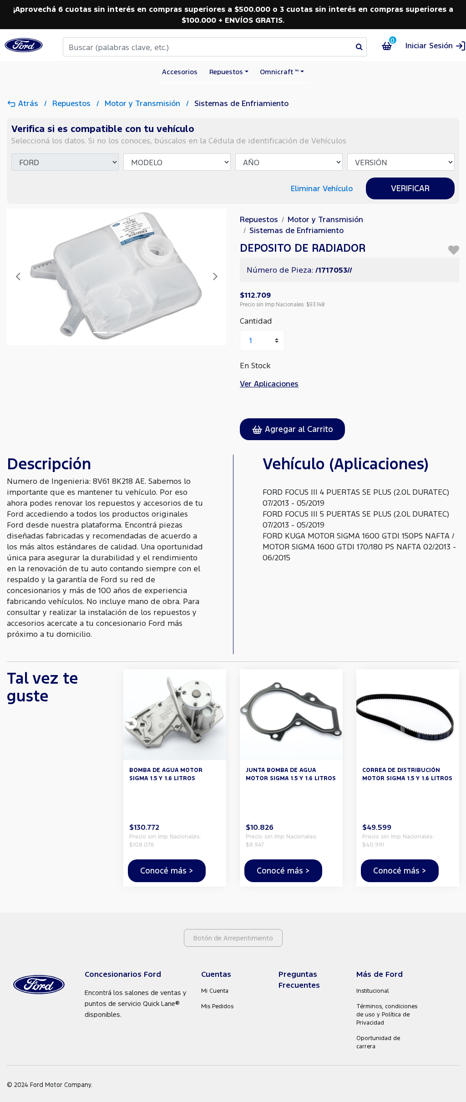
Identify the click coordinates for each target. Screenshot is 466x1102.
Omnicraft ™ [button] (279, 71)
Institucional (372, 990)
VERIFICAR (410, 188)
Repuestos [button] (226, 71)
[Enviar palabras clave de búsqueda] (359, 46)
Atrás (28, 103)
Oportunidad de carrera (378, 1042)
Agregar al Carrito (298, 429)
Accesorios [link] (180, 71)
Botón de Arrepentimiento (233, 938)
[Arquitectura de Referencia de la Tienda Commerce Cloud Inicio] (23, 45)
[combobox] (215, 46)
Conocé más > (166, 870)
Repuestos (72, 103)
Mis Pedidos (217, 1006)
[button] (435, 45)
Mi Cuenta (214, 990)
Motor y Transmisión (143, 103)
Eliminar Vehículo (322, 188)
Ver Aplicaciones (269, 383)
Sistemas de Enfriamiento (241, 103)
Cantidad (256, 320)
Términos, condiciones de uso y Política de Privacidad (386, 1014)
